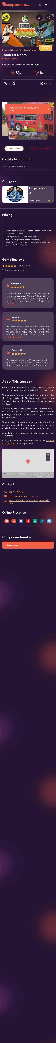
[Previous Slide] (5, 119)
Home (4, 50)
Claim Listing (14, 148)
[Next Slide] (50, 119)
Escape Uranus (30, 50)
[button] (13, 135)
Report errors (43, 148)
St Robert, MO (15, 50)
